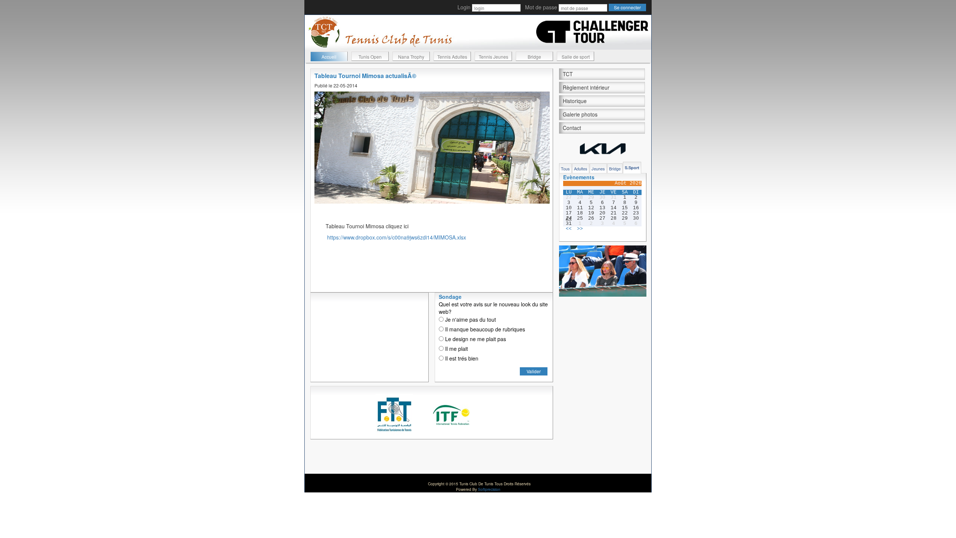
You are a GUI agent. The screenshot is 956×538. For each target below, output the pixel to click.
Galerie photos (580, 114)
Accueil (329, 56)
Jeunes (598, 168)
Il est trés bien (461, 358)
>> (580, 229)
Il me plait (456, 348)
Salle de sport (576, 56)
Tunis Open (370, 56)
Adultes (580, 168)
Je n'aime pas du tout (470, 319)
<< (569, 229)
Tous (565, 168)
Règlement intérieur (586, 87)
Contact (572, 128)
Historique (575, 101)
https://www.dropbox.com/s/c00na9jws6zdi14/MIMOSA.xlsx (396, 237)
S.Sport (632, 167)
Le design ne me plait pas (475, 339)
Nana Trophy (411, 56)
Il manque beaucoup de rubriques (484, 329)
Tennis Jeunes (493, 56)
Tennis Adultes (452, 56)
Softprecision (489, 489)
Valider (534, 371)
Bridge (534, 56)
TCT (568, 74)
